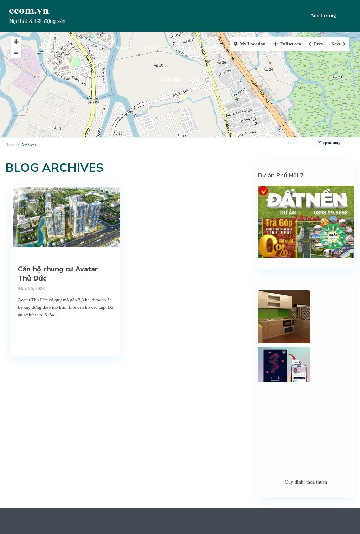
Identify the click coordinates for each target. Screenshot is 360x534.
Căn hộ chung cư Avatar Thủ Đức (58, 273)
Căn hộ (148, 47)
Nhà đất (93, 47)
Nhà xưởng (210, 47)
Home (10, 145)
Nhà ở (121, 47)
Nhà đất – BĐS (56, 47)
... (56, 315)
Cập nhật (171, 79)
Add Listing (323, 15)
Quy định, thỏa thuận (306, 482)
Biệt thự (177, 47)
